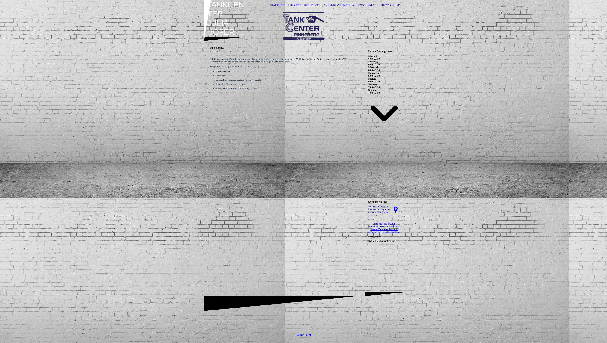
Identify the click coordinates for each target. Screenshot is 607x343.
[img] (303, 25)
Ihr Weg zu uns (391, 5)
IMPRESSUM (303, 335)
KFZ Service (312, 5)
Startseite (277, 5)
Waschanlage (368, 5)
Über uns (294, 5)
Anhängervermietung (339, 5)
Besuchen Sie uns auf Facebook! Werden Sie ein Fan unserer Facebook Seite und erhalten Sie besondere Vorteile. (384, 228)
